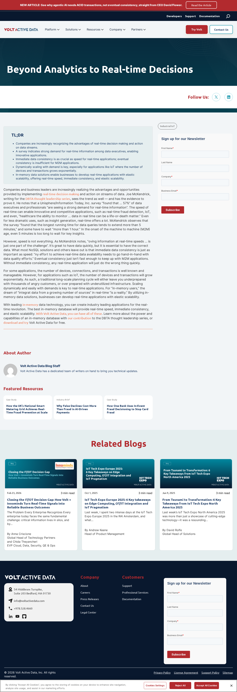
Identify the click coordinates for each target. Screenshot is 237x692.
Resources (93, 29)
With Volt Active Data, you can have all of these (69, 313)
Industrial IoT (167, 126)
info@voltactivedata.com (29, 600)
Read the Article (201, 5)
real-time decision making (61, 194)
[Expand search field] (228, 16)
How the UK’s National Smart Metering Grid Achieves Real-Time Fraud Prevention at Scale (27, 409)
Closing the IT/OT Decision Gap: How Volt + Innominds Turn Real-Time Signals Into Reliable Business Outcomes (39, 503)
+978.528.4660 (23, 608)
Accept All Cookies (206, 685)
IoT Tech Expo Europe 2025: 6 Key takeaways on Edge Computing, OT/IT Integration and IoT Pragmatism (118, 503)
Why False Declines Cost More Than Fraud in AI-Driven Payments (76, 409)
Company (115, 29)
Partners (136, 29)
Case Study (11, 399)
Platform (50, 29)
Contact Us (221, 29)
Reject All (180, 685)
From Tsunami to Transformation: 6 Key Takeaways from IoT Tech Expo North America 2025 (191, 503)
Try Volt (196, 29)
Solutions (71, 29)
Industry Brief (63, 399)
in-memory (30, 304)
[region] (118, 686)
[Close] (231, 685)
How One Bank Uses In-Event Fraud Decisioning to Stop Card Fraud (127, 409)
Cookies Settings (155, 685)
